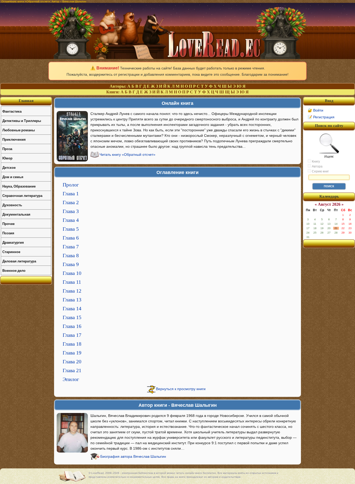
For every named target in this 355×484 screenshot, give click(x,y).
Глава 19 (72, 353)
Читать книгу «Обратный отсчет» (127, 154)
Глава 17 (72, 335)
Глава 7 (71, 246)
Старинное (11, 251)
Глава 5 (71, 229)
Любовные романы (18, 129)
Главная (26, 101)
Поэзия (8, 232)
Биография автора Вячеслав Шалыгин (133, 456)
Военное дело (13, 270)
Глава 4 (71, 220)
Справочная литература (22, 195)
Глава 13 (72, 299)
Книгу (315, 161)
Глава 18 (72, 344)
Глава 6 (71, 238)
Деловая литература (19, 261)
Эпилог (71, 379)
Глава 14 (72, 308)
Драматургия (13, 242)
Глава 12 (72, 291)
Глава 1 (71, 193)
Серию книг (320, 171)
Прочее (8, 223)
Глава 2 (71, 202)
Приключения (14, 139)
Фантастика (12, 111)
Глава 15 (72, 317)
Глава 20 (72, 361)
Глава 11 (72, 282)
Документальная (16, 214)
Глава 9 (71, 264)
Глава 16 (72, 326)
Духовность (12, 204)
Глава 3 (71, 211)
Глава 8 (71, 255)
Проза (7, 148)
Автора (317, 166)
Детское (9, 167)
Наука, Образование (19, 186)
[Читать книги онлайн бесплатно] (177, 57)
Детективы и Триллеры (21, 120)
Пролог (71, 185)
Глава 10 (72, 273)
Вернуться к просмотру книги (181, 389)
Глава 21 (72, 370)
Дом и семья (12, 176)
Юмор (7, 158)
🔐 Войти (315, 110)
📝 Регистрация (321, 117)
